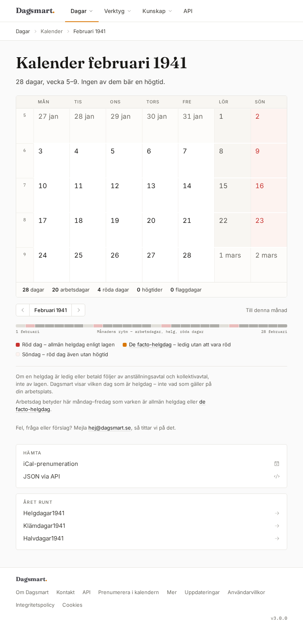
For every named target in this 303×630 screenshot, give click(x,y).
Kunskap (154, 10)
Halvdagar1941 (43, 538)
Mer (172, 592)
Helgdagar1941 (43, 513)
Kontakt (65, 592)
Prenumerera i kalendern (128, 592)
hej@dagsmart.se (109, 427)
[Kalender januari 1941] (23, 310)
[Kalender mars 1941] (78, 310)
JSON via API (41, 476)
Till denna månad (266, 310)
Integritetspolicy (35, 605)
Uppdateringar (202, 592)
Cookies (72, 605)
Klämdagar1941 (44, 525)
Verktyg (114, 10)
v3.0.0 (279, 618)
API (188, 10)
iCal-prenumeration (50, 463)
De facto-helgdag (150, 344)
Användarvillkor (246, 592)
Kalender (52, 31)
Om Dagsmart (32, 592)
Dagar (78, 10)
